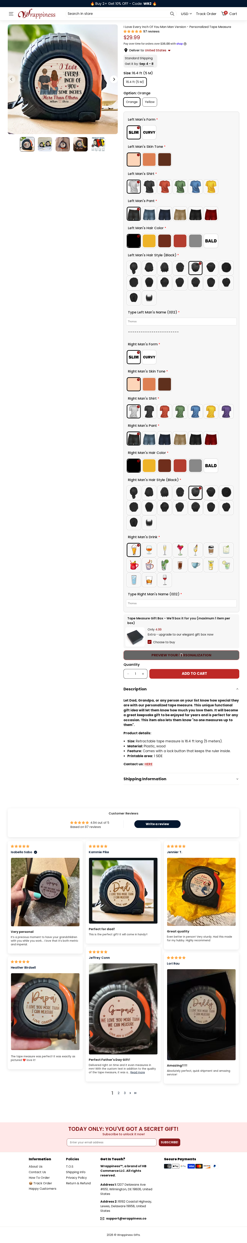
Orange (133, 101)
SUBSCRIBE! (169, 1142)
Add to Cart (194, 673)
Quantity (132, 664)
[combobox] (121, 13)
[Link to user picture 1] (45, 892)
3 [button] (125, 1093)
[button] (133, 31)
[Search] (172, 13)
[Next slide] (114, 79)
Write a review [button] (157, 824)
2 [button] (118, 1093)
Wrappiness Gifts (128, 1235)
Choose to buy (164, 642)
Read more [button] (137, 1072)
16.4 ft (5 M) (136, 82)
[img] (20, 846)
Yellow (151, 101)
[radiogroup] (181, 132)
